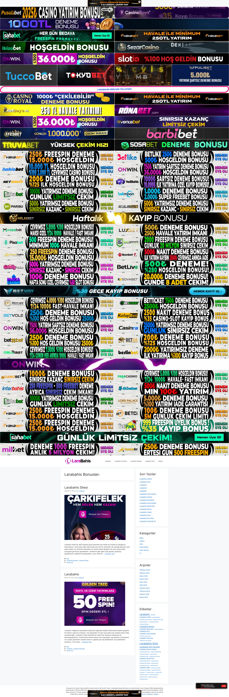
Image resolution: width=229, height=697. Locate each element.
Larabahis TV (143, 672)
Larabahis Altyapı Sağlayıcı (146, 619)
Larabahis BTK (145, 631)
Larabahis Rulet (154, 663)
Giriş (67, 558)
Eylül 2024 (143, 585)
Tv (140, 553)
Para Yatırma (144, 550)
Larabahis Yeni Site (144, 674)
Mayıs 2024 (144, 597)
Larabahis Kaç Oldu (147, 518)
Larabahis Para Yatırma (145, 663)
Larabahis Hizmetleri (144, 654)
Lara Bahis (153, 614)
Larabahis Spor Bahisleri (145, 670)
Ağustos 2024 (145, 588)
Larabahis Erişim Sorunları (145, 640)
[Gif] (114, 218)
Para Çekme (144, 547)
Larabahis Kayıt (145, 515)
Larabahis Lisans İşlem (154, 656)
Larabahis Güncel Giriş (145, 651)
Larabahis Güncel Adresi (148, 649)
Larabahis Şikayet (136, 461)
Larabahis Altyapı (146, 497)
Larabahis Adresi (146, 479)
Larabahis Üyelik (146, 512)
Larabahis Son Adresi (156, 667)
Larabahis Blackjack (144, 624)
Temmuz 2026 (145, 570)
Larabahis (108, 461)
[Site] (57, 157)
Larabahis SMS (145, 667)
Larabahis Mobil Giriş (147, 506)
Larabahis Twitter (150, 672)
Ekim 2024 (143, 582)
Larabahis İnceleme (121, 461)
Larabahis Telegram (156, 670)
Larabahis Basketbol (153, 621)
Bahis (141, 538)
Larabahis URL (158, 672)
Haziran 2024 (144, 594)
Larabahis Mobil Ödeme (145, 660)
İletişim (160, 461)
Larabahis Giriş (150, 461)
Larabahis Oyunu (155, 660)
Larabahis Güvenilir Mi (148, 521)
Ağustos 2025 (145, 573)
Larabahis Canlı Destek (148, 503)
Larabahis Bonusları (72, 560)
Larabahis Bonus (146, 509)
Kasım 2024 (144, 579)
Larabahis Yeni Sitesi (154, 674)
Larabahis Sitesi (76, 487)
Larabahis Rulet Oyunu (145, 665)
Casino (142, 541)
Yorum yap (69, 562)
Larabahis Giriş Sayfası (148, 494)
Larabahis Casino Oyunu (145, 636)
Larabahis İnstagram (147, 500)
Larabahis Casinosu (146, 638)
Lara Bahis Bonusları (158, 629)
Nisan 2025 (144, 576)
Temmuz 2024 (145, 591)
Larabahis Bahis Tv (144, 621)
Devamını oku (109, 554)
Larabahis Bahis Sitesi (158, 619)
